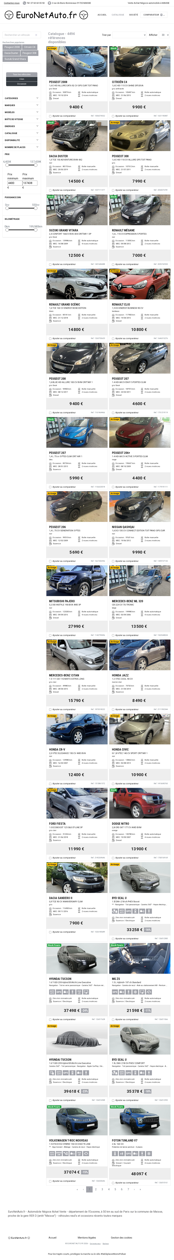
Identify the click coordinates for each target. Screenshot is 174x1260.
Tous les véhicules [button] (22, 74)
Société (133, 15)
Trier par (106, 35)
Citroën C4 (29, 47)
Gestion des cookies (121, 1237)
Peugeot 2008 (12, 47)
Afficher (153, 35)
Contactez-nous (12, 3)
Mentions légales (87, 1237)
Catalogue (118, 15)
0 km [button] (22, 79)
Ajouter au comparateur (64, 116)
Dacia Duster (11, 53)
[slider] (7, 165)
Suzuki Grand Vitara (15, 59)
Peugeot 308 (29, 53)
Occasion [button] (21, 84)
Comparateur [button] (152, 15)
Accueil (102, 15)
